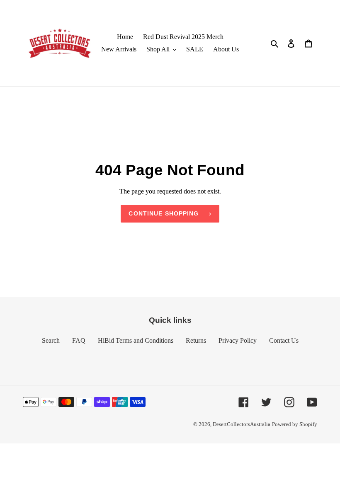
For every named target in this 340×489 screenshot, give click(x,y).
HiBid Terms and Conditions (135, 340)
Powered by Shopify (294, 424)
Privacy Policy (238, 340)
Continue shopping (164, 213)
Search (51, 340)
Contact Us (284, 340)
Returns (196, 340)
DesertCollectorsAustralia (241, 424)
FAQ (78, 340)
